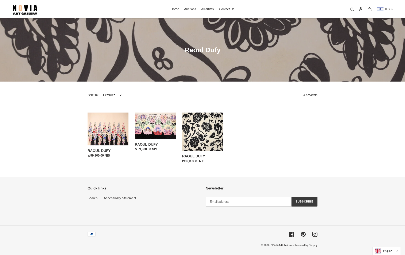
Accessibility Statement (120, 198)
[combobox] (386, 251)
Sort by (93, 95)
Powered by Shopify (305, 245)
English (387, 250)
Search (92, 198)
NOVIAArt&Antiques (282, 245)
